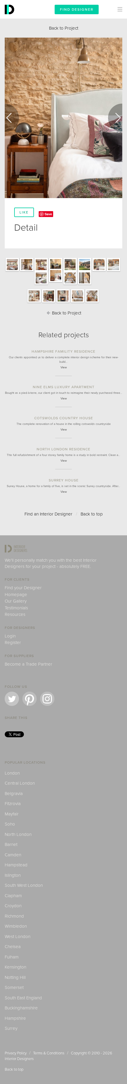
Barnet (11, 844)
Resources (15, 614)
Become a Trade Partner (28, 664)
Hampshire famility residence (63, 351)
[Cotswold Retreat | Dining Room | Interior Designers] (41, 271)
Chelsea (13, 946)
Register (13, 642)
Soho (10, 824)
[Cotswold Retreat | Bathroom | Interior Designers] (77, 302)
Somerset (14, 987)
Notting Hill (15, 977)
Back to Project (63, 28)
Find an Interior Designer (48, 514)
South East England (23, 998)
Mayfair (12, 814)
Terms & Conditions (48, 1053)
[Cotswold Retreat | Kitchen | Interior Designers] (12, 271)
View (64, 367)
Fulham (12, 957)
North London (18, 834)
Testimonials (16, 608)
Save (48, 214)
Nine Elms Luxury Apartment (64, 387)
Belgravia (14, 793)
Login (10, 636)
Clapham (13, 895)
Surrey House (64, 480)
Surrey (11, 1028)
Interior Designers (19, 1058)
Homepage (16, 594)
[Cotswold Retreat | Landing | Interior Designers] (92, 302)
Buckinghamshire (21, 1008)
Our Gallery (16, 601)
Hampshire (15, 1018)
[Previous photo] (12, 118)
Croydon (13, 905)
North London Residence (63, 449)
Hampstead (16, 865)
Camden (13, 854)
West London (17, 936)
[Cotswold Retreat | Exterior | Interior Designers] (70, 271)
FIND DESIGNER (76, 9)
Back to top (92, 514)
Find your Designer (23, 587)
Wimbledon (16, 926)
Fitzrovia (13, 803)
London (12, 773)
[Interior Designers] (10, 17)
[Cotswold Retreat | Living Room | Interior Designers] (34, 302)
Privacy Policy (16, 1053)
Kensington (15, 967)
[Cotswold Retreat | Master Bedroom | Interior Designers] (99, 271)
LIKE (24, 212)
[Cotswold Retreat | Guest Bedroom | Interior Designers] (41, 284)
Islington (13, 875)
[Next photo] (115, 118)
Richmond (14, 916)
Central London (20, 783)
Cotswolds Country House (63, 418)
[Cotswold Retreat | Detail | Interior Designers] (55, 282)
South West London (24, 885)
